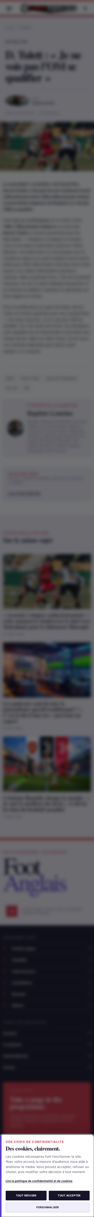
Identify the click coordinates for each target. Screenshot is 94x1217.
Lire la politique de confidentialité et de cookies (39, 1181)
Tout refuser (26, 1195)
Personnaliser (47, 1207)
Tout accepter (69, 1195)
